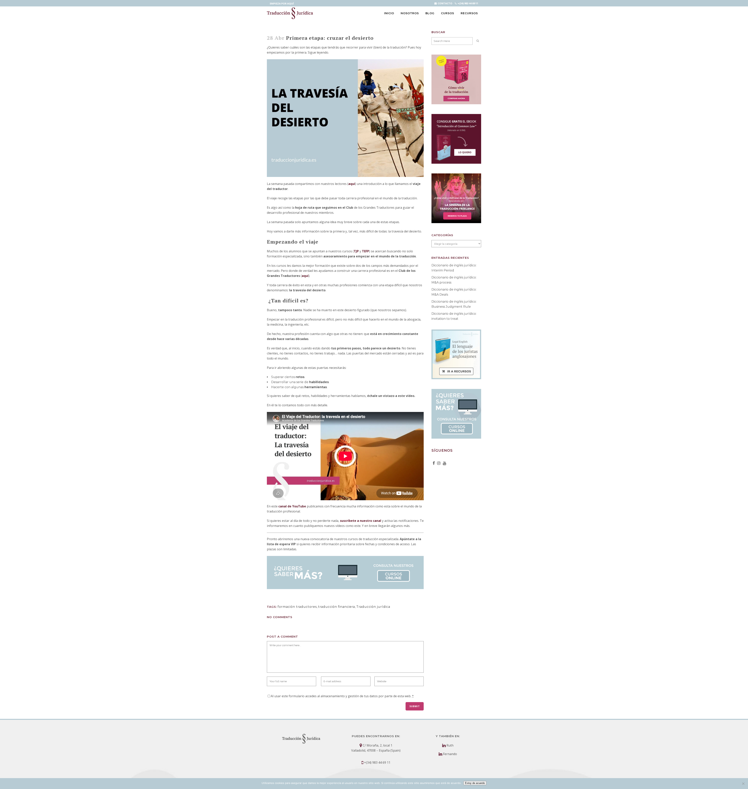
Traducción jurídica (373, 607)
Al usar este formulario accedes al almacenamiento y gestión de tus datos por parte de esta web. (342, 696)
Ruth (449, 745)
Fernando (450, 754)
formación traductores (297, 607)
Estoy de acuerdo (475, 783)
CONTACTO (445, 3)
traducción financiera (336, 607)
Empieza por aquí (282, 3)
